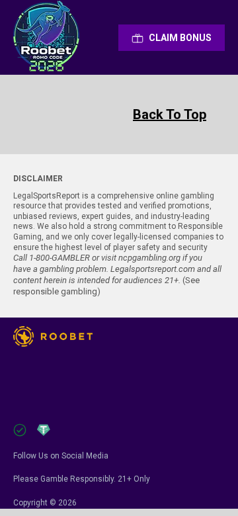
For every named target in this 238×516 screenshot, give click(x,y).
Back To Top (169, 114)
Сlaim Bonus (180, 37)
